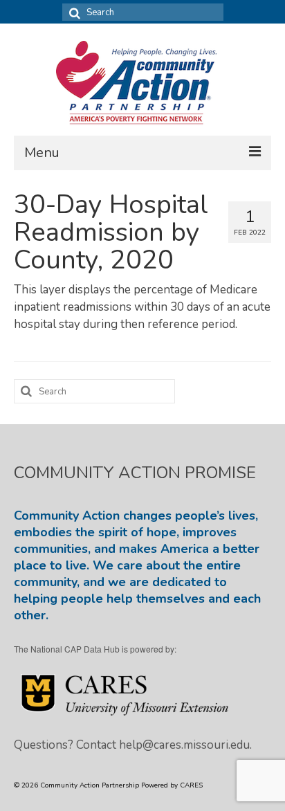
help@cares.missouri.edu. (185, 745)
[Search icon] (72, 12)
